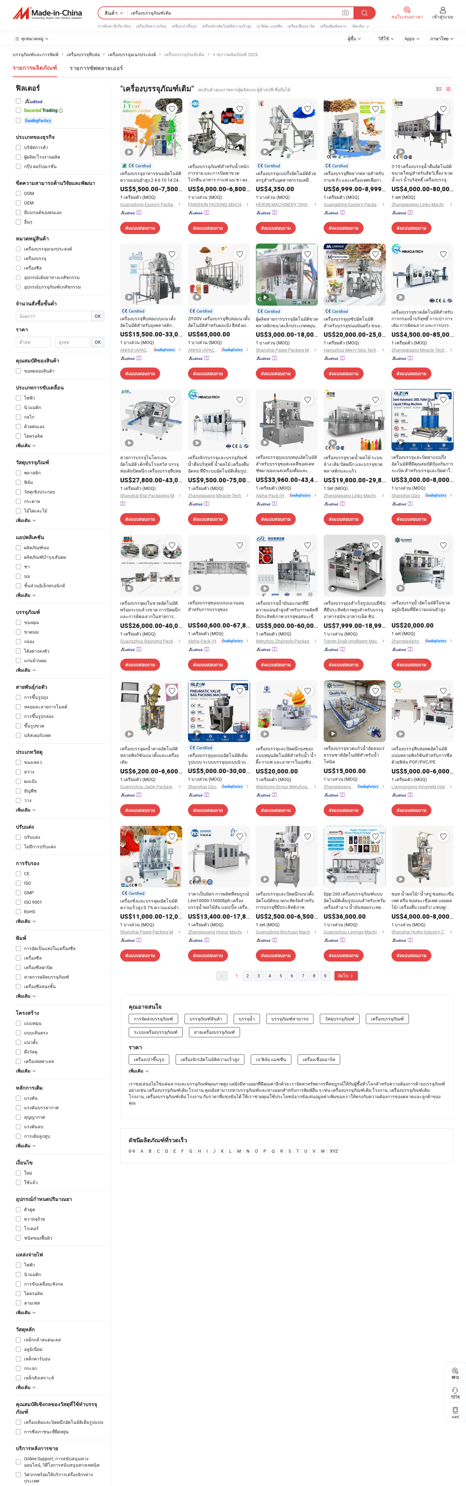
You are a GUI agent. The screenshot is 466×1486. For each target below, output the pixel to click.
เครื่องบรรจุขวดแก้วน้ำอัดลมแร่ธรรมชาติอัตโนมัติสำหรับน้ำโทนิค (354, 755)
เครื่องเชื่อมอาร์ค (301, 26)
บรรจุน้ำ (247, 1019)
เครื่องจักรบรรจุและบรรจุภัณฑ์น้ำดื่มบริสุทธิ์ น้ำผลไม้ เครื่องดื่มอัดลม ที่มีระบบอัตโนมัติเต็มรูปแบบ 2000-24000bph (218, 464)
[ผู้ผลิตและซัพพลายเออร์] (47, 13)
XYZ (334, 1151)
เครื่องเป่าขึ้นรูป (184, 26)
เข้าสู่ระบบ (442, 17)
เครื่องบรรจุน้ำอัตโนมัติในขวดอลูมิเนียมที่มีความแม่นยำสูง (421, 606)
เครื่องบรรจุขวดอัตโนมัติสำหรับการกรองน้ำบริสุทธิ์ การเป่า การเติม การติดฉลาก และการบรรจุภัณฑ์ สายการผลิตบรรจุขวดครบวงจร (422, 319)
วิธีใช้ (383, 39)
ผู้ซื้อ (352, 39)
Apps (410, 39)
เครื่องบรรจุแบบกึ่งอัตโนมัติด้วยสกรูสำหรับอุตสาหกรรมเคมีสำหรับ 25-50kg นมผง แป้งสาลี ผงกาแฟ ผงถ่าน (286, 176)
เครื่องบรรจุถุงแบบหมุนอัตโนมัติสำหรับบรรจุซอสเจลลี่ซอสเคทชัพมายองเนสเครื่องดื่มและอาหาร (286, 464)
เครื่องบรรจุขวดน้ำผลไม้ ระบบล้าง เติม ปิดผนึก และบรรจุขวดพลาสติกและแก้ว (353, 464)
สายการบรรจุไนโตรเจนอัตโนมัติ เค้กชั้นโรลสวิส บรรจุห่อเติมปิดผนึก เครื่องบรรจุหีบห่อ (150, 464)
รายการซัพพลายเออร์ (96, 68)
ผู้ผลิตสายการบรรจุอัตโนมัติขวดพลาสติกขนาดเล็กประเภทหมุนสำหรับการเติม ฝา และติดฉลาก (287, 322)
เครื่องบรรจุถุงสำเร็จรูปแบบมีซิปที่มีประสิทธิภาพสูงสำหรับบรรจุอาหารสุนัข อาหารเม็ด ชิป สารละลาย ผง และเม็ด (354, 610)
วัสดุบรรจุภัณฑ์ (339, 1019)
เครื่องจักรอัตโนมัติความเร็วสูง (226, 26)
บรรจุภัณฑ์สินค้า (206, 1019)
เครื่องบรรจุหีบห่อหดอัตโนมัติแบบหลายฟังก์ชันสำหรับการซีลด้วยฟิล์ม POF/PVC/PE (422, 755)
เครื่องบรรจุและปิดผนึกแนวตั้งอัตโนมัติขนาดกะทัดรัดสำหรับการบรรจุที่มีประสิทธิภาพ (285, 900)
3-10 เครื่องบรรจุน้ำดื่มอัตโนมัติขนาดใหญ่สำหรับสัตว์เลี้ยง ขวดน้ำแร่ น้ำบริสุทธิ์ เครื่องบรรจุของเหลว (422, 173)
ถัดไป (343, 976)
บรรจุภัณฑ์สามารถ (289, 1019)
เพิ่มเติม (136, 1070)
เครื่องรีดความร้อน (151, 26)
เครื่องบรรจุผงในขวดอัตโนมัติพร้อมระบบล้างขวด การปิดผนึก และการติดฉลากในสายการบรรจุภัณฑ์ (150, 610)
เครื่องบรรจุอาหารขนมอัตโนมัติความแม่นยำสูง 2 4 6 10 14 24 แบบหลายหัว (150, 176)
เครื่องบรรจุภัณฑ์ (387, 1019)
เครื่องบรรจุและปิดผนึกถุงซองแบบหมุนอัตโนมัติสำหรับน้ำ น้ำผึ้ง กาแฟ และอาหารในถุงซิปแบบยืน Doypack (286, 755)
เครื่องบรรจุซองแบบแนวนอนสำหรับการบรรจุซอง (216, 606)
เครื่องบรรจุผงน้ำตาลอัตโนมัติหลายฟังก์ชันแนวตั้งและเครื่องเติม (149, 755)
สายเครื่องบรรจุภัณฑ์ (214, 1032)
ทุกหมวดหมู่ (32, 39)
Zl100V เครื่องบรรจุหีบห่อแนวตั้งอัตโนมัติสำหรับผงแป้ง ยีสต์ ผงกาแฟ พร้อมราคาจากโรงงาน (219, 322)
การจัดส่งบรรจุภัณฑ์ (153, 1019)
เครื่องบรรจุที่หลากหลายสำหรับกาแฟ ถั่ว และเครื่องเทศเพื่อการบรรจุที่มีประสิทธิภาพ (354, 176)
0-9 (132, 1151)
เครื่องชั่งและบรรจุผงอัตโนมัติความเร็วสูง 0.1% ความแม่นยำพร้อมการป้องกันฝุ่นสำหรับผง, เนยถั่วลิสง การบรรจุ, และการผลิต (149, 904)
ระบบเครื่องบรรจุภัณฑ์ (156, 1032)
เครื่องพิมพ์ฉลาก (333, 26)
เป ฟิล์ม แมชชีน (269, 26)
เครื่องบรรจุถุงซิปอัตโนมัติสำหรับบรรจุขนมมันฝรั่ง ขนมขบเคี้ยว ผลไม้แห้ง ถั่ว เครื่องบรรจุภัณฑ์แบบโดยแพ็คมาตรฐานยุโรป (352, 322)
